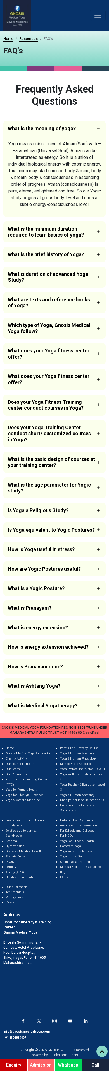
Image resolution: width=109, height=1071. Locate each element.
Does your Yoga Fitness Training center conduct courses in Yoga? (46, 405)
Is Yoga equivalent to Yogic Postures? (51, 530)
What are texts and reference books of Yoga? (49, 303)
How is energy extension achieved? (48, 647)
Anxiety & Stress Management (81, 825)
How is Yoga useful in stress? (41, 549)
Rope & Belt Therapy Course (79, 748)
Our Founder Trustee (20, 764)
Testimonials (15, 892)
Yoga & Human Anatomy (77, 753)
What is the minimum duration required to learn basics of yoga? (46, 232)
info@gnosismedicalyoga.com (26, 1031)
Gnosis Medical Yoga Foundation (28, 753)
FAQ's (64, 877)
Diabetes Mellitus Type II (23, 851)
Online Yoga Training (75, 862)
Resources (28, 38)
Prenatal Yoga (15, 856)
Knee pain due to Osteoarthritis (82, 800)
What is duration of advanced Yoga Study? (48, 277)
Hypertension (15, 846)
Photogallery (14, 897)
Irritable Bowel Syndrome (77, 820)
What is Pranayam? (29, 608)
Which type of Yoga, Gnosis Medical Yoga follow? (49, 328)
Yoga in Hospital (71, 856)
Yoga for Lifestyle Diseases (25, 795)
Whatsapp (68, 1065)
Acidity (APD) (15, 872)
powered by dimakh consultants (54, 1055)
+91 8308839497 (14, 1038)
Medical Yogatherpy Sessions (80, 867)
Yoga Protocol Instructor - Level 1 (82, 769)
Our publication (16, 887)
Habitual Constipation (21, 877)
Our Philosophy (16, 774)
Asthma (11, 841)
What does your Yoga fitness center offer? (48, 354)
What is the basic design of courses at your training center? (51, 462)
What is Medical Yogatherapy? (42, 705)
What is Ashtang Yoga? (34, 686)
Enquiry (13, 1065)
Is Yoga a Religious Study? (38, 510)
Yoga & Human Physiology (78, 758)
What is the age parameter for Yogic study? (49, 488)
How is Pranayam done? (35, 666)
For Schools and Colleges (77, 831)
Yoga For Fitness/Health (77, 841)
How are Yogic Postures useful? (44, 569)
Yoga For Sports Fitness (76, 851)
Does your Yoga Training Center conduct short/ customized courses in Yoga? (49, 433)
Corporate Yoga (70, 846)
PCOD (10, 862)
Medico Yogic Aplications (77, 764)
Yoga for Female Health (22, 790)
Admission (41, 1065)
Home (8, 38)
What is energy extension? (38, 627)
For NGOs (67, 836)
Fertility (11, 867)
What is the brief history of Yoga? (46, 254)
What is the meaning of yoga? (42, 128)
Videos (10, 902)
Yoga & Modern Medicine (23, 800)
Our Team (13, 769)
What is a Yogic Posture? (36, 588)
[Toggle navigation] (98, 15)
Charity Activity (16, 758)
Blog (63, 872)
